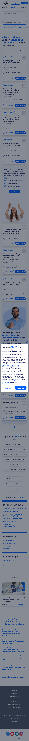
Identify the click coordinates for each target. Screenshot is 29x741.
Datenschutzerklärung (20, 381)
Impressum (7, 382)
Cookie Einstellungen (7, 387)
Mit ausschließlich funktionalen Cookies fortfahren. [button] (11, 364)
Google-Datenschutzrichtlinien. (11, 383)
